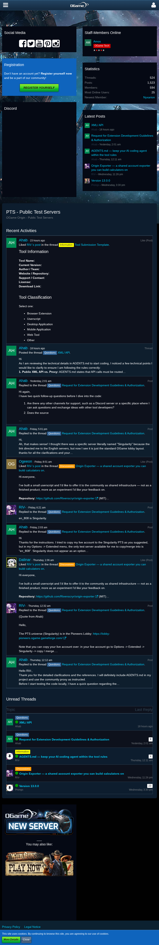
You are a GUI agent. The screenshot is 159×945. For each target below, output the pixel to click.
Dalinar (25, 560)
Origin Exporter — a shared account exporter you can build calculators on (71, 773)
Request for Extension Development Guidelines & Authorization (103, 385)
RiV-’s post (34, 244)
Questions (22, 717)
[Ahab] (11, 289)
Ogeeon (25, 461)
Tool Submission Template (92, 244)
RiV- (93, 174)
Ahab (94, 129)
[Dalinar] (11, 578)
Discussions (23, 768)
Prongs (95, 185)
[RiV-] (11, 512)
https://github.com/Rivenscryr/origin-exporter (65, 498)
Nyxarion (149, 97)
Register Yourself (39, 87)
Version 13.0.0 (100, 180)
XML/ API (97, 125)
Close (26, 939)
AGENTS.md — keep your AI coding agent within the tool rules (63, 756)
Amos (97, 41)
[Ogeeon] (11, 480)
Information (22, 751)
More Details (11, 939)
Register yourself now (56, 73)
